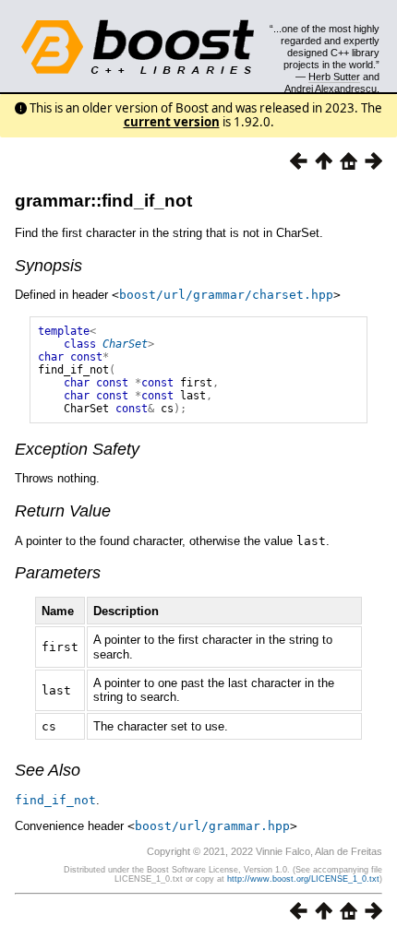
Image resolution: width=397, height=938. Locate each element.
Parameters (58, 573)
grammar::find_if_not (103, 200)
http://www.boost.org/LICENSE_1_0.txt (303, 879)
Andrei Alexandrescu (330, 88)
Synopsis (48, 265)
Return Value (63, 511)
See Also (47, 770)
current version (172, 121)
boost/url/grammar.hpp (212, 826)
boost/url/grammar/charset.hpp (226, 295)
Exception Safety (77, 449)
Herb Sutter (334, 76)
